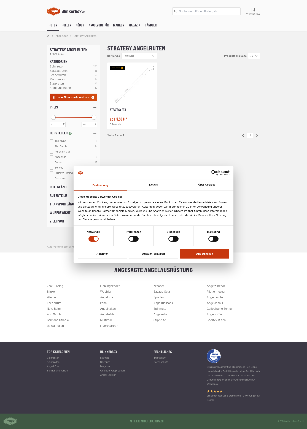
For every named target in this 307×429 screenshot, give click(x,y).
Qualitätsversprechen (112, 371)
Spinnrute (160, 308)
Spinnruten (53, 358)
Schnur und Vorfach (58, 371)
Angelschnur (215, 303)
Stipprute (160, 320)
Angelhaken (108, 308)
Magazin (134, 25)
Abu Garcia (54, 314)
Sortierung (113, 56)
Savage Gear (162, 291)
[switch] (133, 239)
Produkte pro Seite (235, 56)
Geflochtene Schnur (220, 308)
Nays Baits (54, 308)
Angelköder (107, 314)
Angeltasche (215, 297)
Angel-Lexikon (108, 375)
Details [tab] (153, 184)
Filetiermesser (216, 291)
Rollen (66, 25)
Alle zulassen (204, 253)
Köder (80, 25)
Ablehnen (102, 253)
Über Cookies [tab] (206, 184)
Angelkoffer (214, 314)
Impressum (160, 358)
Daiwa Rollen (55, 325)
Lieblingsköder (110, 286)
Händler (151, 25)
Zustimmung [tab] (100, 185)
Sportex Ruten (216, 320)
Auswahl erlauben (153, 253)
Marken (118, 25)
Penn (103, 303)
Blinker (51, 291)
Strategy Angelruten (85, 36)
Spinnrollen (53, 362)
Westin (51, 297)
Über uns (105, 362)
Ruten (53, 25)
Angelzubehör (99, 25)
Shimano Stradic (58, 320)
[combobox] (139, 56)
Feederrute (54, 303)
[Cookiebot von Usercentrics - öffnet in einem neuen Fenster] (214, 172)
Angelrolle (160, 314)
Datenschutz (161, 362)
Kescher (159, 286)
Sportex (159, 297)
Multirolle (106, 320)
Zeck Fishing (55, 286)
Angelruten (62, 36)
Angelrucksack (163, 303)
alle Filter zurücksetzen (73, 97)
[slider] (53, 117)
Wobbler (105, 291)
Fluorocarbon (109, 325)
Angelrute (106, 297)
